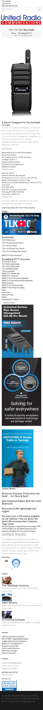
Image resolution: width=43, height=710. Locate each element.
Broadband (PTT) (25, 33)
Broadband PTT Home (10, 299)
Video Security (9, 602)
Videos (4, 297)
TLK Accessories (8, 271)
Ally (10, 531)
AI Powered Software (13, 619)
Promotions (6, 1)
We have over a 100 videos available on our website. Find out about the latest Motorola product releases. (21, 519)
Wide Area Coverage (9, 651)
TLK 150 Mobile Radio (10, 269)
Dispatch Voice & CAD (10, 646)
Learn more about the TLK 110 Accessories (18, 208)
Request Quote (9, 303)
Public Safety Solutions (11, 648)
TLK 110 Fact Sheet (9, 246)
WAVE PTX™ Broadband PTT (13, 644)
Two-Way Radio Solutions (15, 585)
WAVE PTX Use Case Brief (12, 255)
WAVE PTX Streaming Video (12, 285)
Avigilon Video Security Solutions (14, 641)
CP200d (10, 529)
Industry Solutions (9, 653)
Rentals (5, 526)
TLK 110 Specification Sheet (13, 243)
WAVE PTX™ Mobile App (11, 273)
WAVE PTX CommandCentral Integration (17, 281)
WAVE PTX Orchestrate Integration (15, 278)
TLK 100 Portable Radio (11, 264)
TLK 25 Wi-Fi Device (9, 262)
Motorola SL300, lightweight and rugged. (19, 510)
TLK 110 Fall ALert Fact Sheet (13, 248)
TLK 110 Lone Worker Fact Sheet (14, 251)
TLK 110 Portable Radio (11, 266)
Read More (6, 557)
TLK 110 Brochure (8, 240)
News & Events (18, 531)
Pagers (34, 526)
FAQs (4, 290)
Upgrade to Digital (15, 526)
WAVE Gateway (7, 283)
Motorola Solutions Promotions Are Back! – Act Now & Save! (21, 495)
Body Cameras (29, 531)
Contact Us (6, 3)
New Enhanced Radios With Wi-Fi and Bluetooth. (21, 502)
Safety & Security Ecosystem (13, 636)
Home (13, 33)
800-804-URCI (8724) (10, 6)
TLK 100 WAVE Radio (21, 529)
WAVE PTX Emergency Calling (13, 288)
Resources (6, 292)
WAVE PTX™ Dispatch (10, 276)
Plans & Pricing (7, 295)
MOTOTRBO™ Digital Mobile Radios (15, 639)
